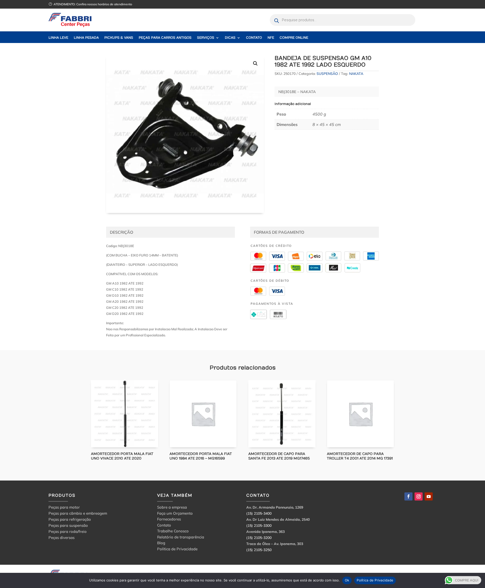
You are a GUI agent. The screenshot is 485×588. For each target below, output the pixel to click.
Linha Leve (58, 38)
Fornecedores (169, 519)
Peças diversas (61, 537)
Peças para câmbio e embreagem (77, 513)
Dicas (230, 38)
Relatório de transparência (180, 537)
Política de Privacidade (177, 549)
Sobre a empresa (172, 508)
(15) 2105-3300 (259, 525)
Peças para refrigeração (69, 519)
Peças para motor (64, 507)
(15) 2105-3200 (259, 537)
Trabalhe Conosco (173, 531)
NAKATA (356, 73)
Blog (161, 543)
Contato (254, 38)
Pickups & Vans (118, 38)
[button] (255, 63)
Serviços (205, 38)
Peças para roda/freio (67, 531)
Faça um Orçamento (175, 514)
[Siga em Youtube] (429, 496)
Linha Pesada (86, 38)
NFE (271, 38)
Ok (347, 580)
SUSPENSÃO (327, 73)
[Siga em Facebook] (408, 496)
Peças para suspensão (68, 525)
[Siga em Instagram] (419, 496)
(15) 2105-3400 (259, 513)
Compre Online (294, 38)
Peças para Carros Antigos (165, 38)
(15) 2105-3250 (259, 550)
